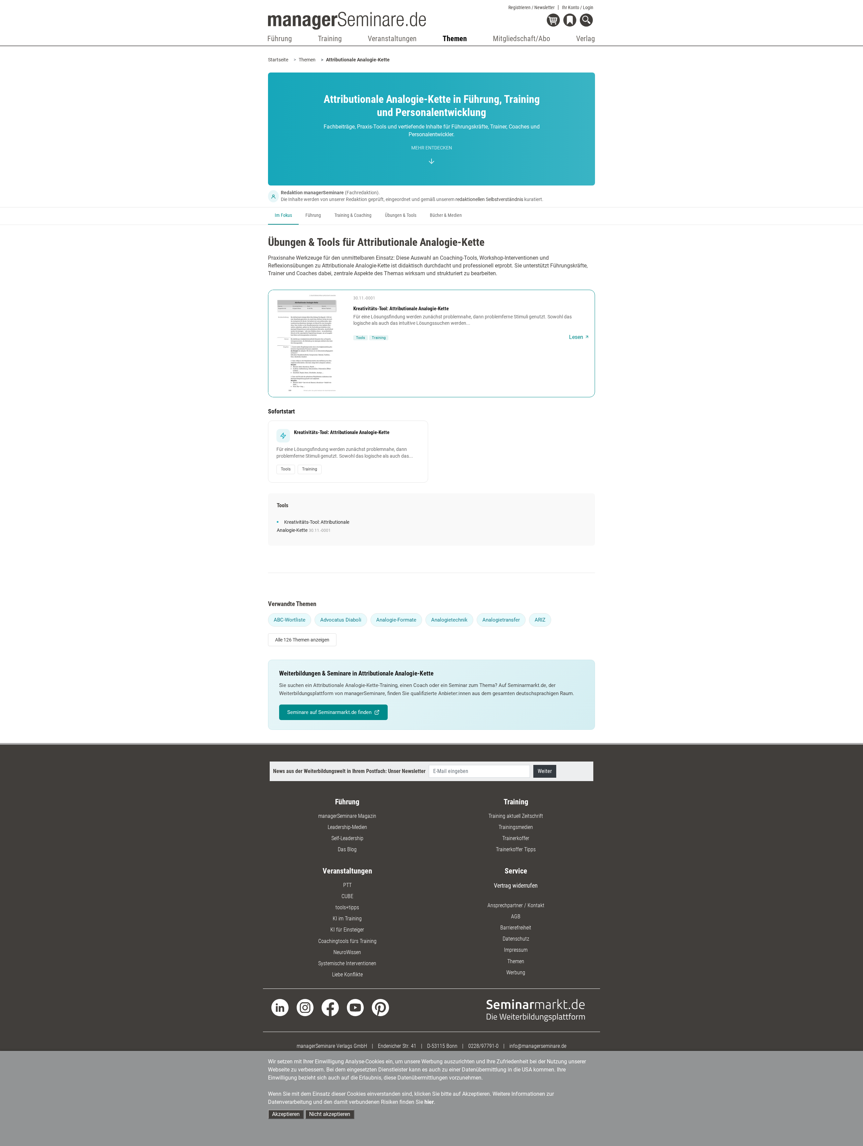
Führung (313, 215)
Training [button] (330, 38)
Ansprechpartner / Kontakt (515, 905)
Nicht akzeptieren (329, 1114)
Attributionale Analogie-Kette (358, 59)
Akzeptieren (286, 1114)
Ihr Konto (577, 7)
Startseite (278, 59)
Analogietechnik (449, 620)
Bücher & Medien (446, 215)
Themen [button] (455, 38)
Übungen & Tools (400, 215)
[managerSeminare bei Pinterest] (380, 1007)
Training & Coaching (352, 215)
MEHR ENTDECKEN (431, 148)
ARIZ (540, 620)
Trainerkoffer (515, 838)
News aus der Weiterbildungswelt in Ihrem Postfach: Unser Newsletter (349, 771)
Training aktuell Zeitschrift (515, 816)
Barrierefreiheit (515, 927)
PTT (347, 885)
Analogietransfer (501, 620)
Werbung (515, 972)
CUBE (347, 896)
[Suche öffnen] (587, 21)
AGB (515, 916)
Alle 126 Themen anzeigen (302, 639)
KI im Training (347, 918)
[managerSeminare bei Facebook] (330, 1007)
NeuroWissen (347, 952)
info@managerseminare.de (537, 1046)
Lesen (576, 337)
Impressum (516, 950)
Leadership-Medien (347, 827)
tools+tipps (347, 907)
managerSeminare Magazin (347, 816)
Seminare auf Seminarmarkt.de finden (329, 712)
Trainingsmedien (516, 827)
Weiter (545, 771)
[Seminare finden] (535, 1010)
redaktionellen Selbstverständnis (489, 199)
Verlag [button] (585, 38)
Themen (307, 59)
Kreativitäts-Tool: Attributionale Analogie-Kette (401, 309)
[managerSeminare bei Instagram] (305, 1007)
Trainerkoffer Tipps (516, 849)
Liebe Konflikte (347, 974)
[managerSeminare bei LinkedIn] (280, 1007)
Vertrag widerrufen (516, 885)
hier (429, 1102)
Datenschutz (516, 939)
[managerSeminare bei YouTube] (355, 1007)
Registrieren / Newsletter (531, 7)
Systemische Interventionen (347, 963)
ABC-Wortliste (289, 620)
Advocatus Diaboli (340, 620)
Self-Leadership (347, 838)
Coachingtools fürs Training (347, 941)
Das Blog (347, 849)
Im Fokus (283, 215)
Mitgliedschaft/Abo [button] (521, 38)
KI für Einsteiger (347, 929)
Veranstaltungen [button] (392, 38)
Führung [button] (279, 38)
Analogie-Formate (396, 620)
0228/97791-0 (483, 1046)
